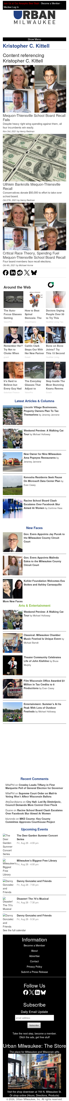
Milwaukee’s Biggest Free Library (37, 860)
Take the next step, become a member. (34, 1033)
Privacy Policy (34, 966)
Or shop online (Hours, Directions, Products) (34, 1095)
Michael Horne (26, 265)
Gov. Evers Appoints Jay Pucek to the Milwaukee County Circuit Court (44, 537)
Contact (34, 961)
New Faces (34, 528)
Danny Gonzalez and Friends (34, 881)
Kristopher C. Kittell (26, 45)
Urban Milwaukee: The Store (34, 1045)
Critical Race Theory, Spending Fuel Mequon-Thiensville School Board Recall (34, 255)
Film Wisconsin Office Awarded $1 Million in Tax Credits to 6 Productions (44, 684)
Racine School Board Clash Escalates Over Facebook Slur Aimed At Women (42, 504)
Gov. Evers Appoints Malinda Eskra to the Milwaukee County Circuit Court (42, 561)
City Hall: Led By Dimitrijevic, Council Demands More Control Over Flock (33, 803)
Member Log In (11, 7)
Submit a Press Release (34, 972)
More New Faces (13, 601)
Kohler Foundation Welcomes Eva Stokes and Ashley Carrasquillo (44, 582)
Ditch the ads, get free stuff (34, 1037)
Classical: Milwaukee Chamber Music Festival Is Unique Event (42, 636)
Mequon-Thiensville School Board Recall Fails (34, 117)
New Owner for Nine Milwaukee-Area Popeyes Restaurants (43, 455)
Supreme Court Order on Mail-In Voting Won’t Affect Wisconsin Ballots (31, 794)
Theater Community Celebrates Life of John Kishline (42, 659)
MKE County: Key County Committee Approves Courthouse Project (30, 820)
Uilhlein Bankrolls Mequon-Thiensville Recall (31, 186)
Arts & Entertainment (34, 605)
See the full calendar (14, 930)
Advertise (34, 956)
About (34, 950)
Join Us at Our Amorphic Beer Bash (21, 3)
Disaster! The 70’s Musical (33, 898)
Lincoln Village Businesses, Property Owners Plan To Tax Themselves (41, 410)
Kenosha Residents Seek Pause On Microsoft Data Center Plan (43, 479)
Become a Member (34, 945)
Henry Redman (27, 131)
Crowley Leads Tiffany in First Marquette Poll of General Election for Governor (34, 786)
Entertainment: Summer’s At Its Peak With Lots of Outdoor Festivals (42, 707)
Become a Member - (51, 3)
